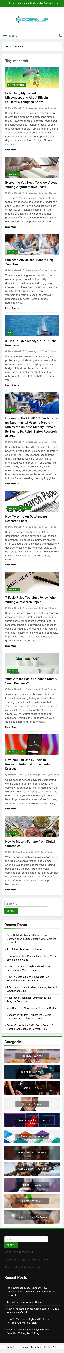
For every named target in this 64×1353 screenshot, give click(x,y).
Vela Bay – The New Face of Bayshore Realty (31, 1008)
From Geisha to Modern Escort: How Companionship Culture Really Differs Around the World (31, 939)
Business (12, 251)
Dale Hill (12, 851)
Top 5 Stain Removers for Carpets (25, 949)
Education (13, 174)
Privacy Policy (51, 1347)
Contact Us (11, 1347)
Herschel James (16, 774)
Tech (22, 751)
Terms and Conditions (30, 1347)
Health (11, 410)
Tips (10, 332)
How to (26, 508)
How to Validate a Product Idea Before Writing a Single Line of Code (30, 3)
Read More (10, 149)
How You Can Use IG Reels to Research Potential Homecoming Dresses (28, 764)
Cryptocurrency (16, 85)
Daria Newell (14, 107)
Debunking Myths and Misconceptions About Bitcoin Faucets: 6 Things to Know (26, 97)
